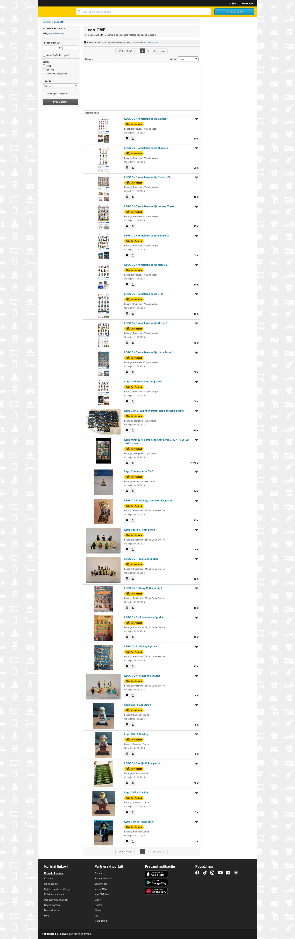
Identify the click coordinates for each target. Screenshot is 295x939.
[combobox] (143, 11)
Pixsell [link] (98, 910)
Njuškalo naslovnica (56, 12)
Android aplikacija (156, 882)
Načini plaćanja (52, 905)
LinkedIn (228, 873)
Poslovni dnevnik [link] (104, 878)
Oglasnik (47, 21)
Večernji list (101, 883)
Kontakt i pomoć (54, 873)
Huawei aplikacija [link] (156, 891)
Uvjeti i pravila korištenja (57, 889)
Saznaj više (153, 42)
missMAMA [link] (101, 889)
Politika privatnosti (54, 894)
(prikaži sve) (58, 33)
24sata (98, 873)
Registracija (247, 3)
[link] (127, 138)
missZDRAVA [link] (102, 894)
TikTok (205, 873)
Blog (46, 915)
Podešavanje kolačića (56, 899)
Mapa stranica (52, 910)
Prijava (232, 3)
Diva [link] (97, 915)
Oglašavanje (51, 883)
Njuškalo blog (236, 873)
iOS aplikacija (156, 874)
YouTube (220, 873)
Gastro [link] (98, 905)
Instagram (212, 873)
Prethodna (125, 50)
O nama (48, 878)
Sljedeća (159, 50)
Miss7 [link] (98, 899)
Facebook (197, 873)
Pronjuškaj (60, 101)
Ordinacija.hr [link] (101, 920)
